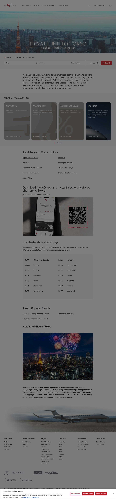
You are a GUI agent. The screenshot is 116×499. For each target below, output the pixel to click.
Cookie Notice (26, 497)
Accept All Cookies (101, 493)
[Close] (113, 493)
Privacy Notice (35, 497)
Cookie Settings (75, 493)
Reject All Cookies (88, 493)
